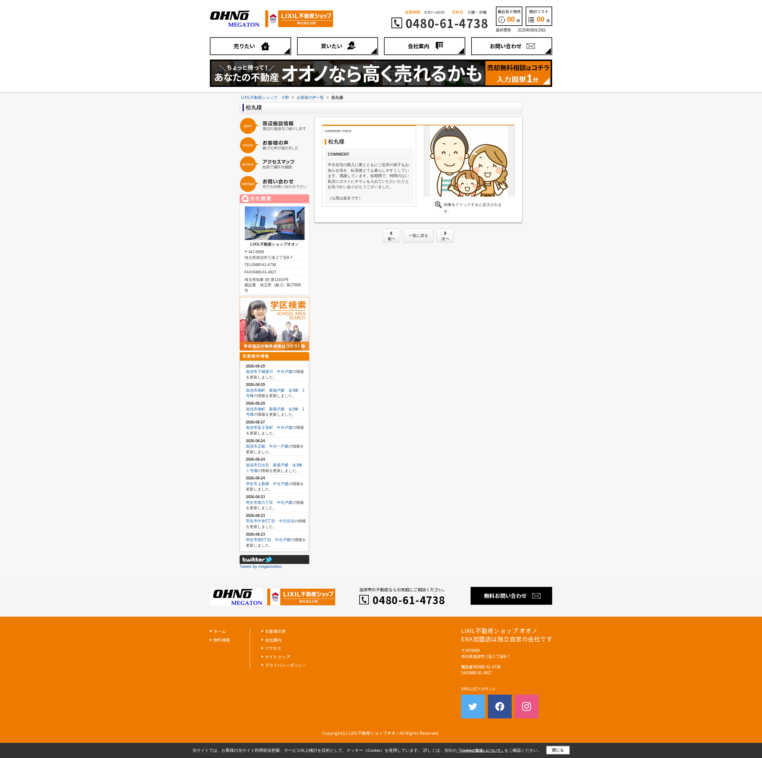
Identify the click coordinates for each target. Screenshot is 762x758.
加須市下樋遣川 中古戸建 (269, 371)
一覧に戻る (418, 235)
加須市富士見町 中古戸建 (269, 427)
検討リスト (539, 16)
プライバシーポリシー (286, 665)
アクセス (273, 648)
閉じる (558, 750)
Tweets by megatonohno (261, 566)
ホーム (219, 631)
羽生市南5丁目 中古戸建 (268, 539)
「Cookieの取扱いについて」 (480, 750)
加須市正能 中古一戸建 (267, 446)
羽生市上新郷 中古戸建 (267, 484)
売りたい (244, 46)
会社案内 (418, 46)
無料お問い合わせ (505, 595)
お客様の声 (275, 631)
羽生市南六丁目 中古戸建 (269, 502)
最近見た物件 (509, 16)
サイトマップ (277, 657)
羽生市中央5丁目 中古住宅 (270, 521)
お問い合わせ (506, 46)
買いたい (331, 46)
